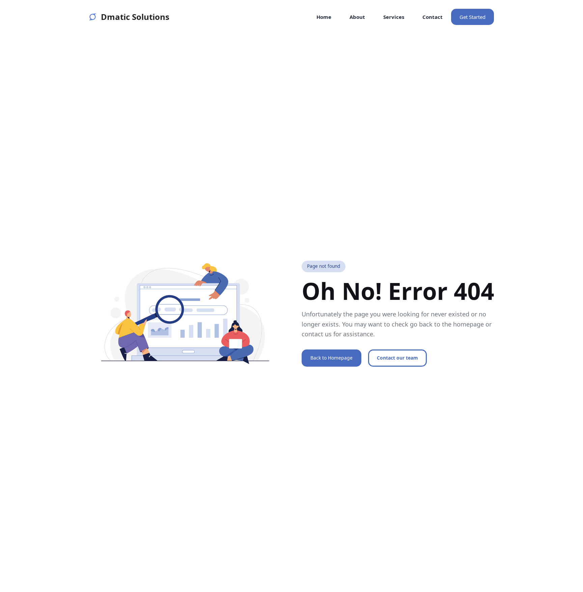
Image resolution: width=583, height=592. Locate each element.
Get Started (472, 16)
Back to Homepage (331, 358)
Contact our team (397, 358)
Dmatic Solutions (135, 16)
